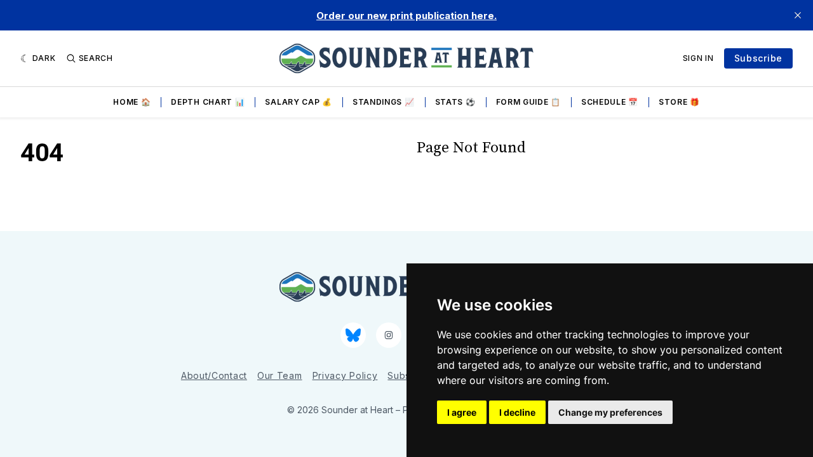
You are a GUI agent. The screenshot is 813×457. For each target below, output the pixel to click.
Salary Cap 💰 (298, 102)
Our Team (279, 375)
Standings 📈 (384, 102)
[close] (798, 15)
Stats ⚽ (455, 102)
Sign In (698, 58)
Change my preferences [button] (610, 412)
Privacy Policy (345, 375)
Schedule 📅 (609, 102)
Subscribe (758, 58)
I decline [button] (517, 412)
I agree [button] (461, 412)
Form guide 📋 (528, 102)
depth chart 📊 (208, 102)
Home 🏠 (132, 102)
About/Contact (214, 375)
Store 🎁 (679, 102)
